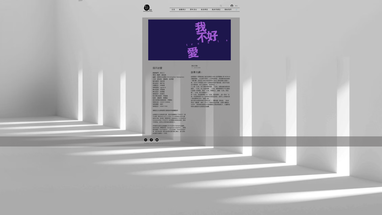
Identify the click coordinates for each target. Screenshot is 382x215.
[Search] (221, 6)
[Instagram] (145, 139)
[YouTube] (156, 139)
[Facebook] (151, 139)
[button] (193, 9)
